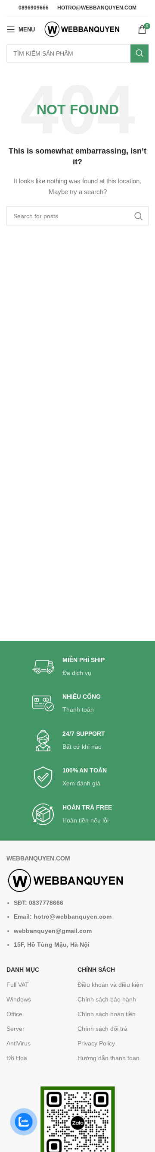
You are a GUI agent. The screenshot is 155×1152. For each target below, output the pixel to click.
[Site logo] (82, 28)
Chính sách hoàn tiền (107, 1014)
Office (14, 1014)
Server (15, 1028)
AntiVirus (18, 1043)
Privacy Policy (96, 1043)
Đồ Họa (16, 1058)
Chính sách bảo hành (107, 999)
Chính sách (96, 969)
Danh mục (22, 969)
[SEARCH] (139, 53)
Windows (18, 999)
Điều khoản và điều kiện (110, 984)
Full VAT (17, 984)
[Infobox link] (77, 667)
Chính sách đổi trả (102, 1028)
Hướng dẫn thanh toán (109, 1058)
